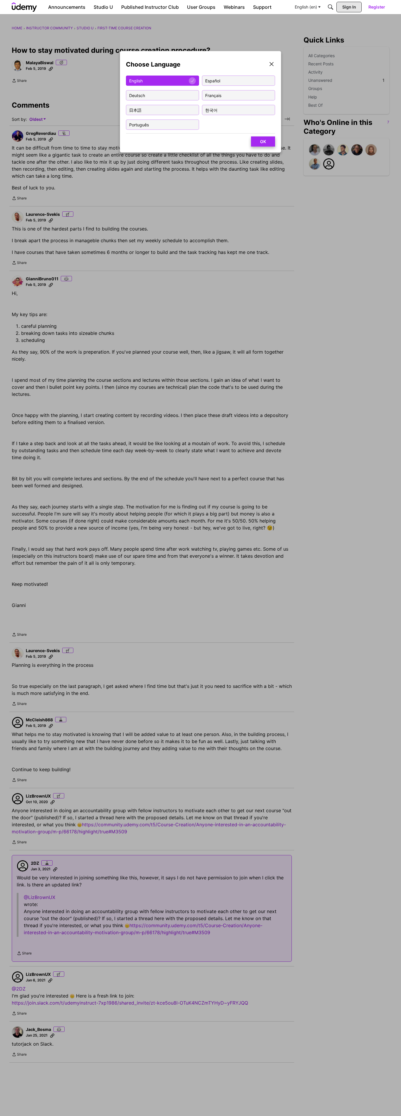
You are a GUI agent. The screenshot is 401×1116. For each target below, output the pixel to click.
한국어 (211, 109)
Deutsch (137, 95)
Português (139, 124)
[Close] (271, 65)
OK (263, 141)
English (136, 80)
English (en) (306, 6)
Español (212, 80)
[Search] (330, 7)
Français (213, 95)
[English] (24, 7)
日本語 (135, 109)
